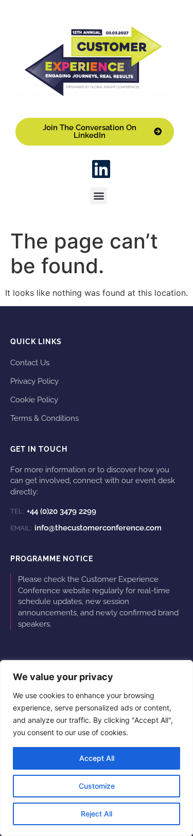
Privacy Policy (34, 381)
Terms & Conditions (44, 418)
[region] (96, 748)
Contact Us (29, 362)
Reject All (96, 813)
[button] (98, 195)
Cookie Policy (34, 399)
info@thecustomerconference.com (86, 527)
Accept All (96, 758)
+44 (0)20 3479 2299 (53, 511)
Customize (97, 785)
